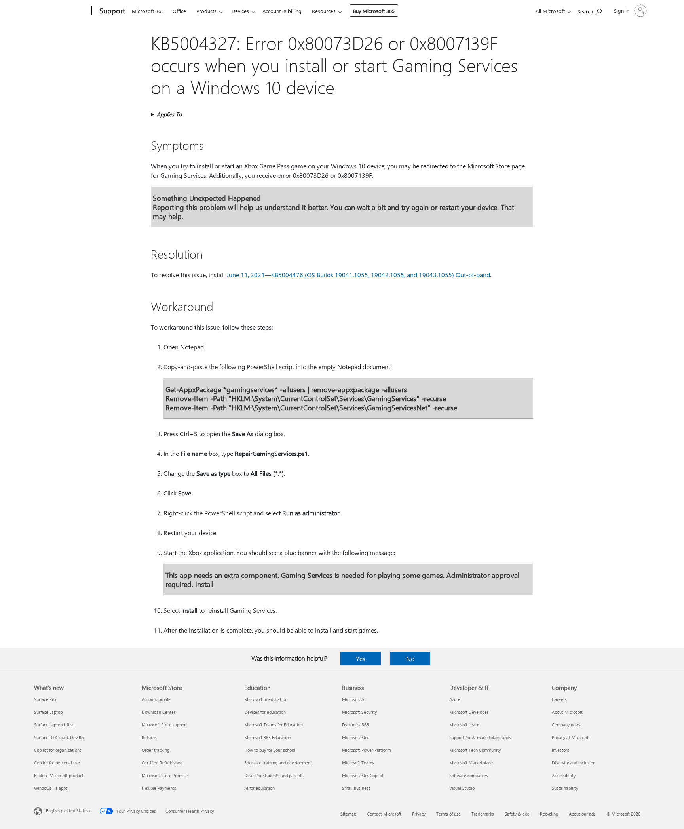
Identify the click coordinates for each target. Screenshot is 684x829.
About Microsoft (567, 712)
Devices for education (265, 712)
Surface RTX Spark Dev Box (60, 737)
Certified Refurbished (162, 763)
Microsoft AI (353, 699)
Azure (454, 699)
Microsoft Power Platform (366, 750)
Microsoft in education (265, 699)
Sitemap (348, 814)
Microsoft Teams (358, 763)
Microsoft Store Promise (165, 775)
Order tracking (155, 750)
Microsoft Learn (464, 725)
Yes (360, 658)
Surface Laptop (48, 712)
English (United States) (68, 811)
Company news (566, 725)
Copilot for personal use (57, 763)
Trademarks (482, 814)
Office (179, 11)
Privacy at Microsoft (571, 737)
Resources (324, 11)
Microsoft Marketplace (471, 763)
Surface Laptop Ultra (54, 725)
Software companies (468, 775)
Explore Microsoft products (60, 775)
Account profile (156, 699)
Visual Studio (462, 788)
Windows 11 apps (51, 788)
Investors (560, 750)
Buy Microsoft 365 (374, 11)
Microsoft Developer (468, 712)
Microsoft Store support (164, 725)
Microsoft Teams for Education (273, 725)
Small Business (356, 788)
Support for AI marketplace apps (480, 737)
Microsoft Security (359, 712)
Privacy (419, 814)
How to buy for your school (269, 750)
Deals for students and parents (274, 775)
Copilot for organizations (58, 750)
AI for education (259, 788)
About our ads (582, 814)
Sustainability (565, 788)
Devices (240, 11)
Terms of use (448, 814)
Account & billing (282, 11)
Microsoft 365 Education (267, 737)
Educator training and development (278, 763)
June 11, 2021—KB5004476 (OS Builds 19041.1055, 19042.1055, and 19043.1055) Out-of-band (358, 275)
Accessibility (564, 775)
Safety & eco (517, 814)
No (410, 658)
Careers (559, 699)
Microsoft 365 (148, 11)
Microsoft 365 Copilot (363, 775)
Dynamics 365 (355, 725)
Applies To (169, 114)
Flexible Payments (159, 788)
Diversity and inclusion (573, 763)
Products (206, 11)
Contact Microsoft (384, 814)
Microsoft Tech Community (475, 750)
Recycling (549, 814)
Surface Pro (45, 699)
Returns (149, 737)
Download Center (158, 712)
